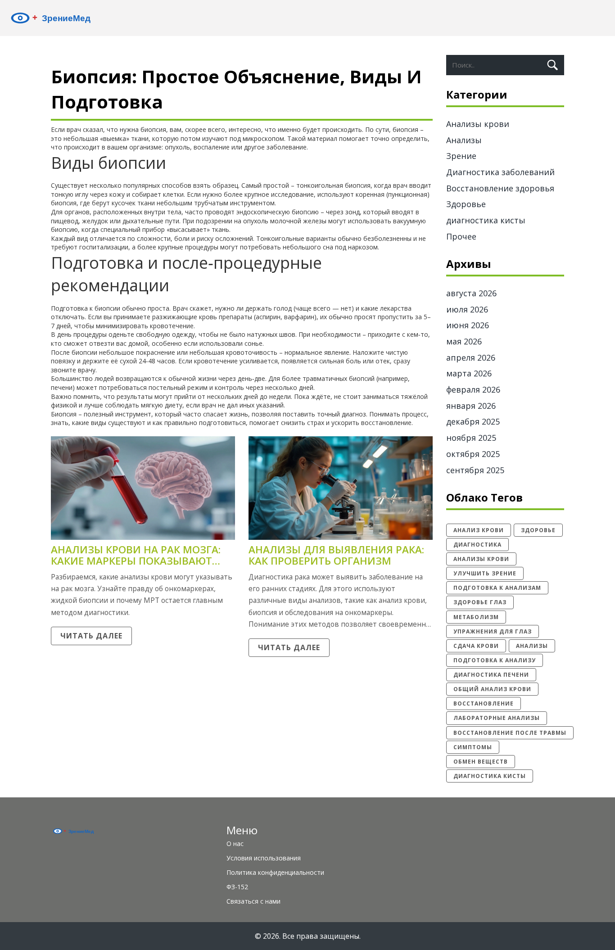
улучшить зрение (484, 573)
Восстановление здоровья (500, 188)
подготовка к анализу (494, 660)
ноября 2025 (471, 437)
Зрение (461, 155)
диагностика (477, 544)
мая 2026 (464, 341)
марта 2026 (469, 373)
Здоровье (466, 204)
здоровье (538, 530)
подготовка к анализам (497, 588)
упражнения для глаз (492, 631)
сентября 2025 (475, 470)
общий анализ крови (492, 689)
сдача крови (476, 646)
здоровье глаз (479, 602)
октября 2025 (473, 453)
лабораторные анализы (496, 718)
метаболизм (476, 617)
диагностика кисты (485, 220)
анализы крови (481, 559)
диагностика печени (491, 675)
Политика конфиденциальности (275, 872)
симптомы (472, 747)
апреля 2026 (470, 357)
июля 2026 (467, 309)
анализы (532, 646)
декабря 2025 (473, 421)
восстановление (483, 703)
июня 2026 (467, 325)
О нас (235, 843)
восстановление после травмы (509, 733)
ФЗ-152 (237, 886)
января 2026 (471, 405)
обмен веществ (480, 761)
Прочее (461, 236)
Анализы (464, 140)
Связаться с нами (253, 901)
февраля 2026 (473, 389)
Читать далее (91, 636)
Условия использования (263, 858)
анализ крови (478, 530)
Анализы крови (477, 123)
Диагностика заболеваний (500, 172)
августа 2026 (471, 293)
